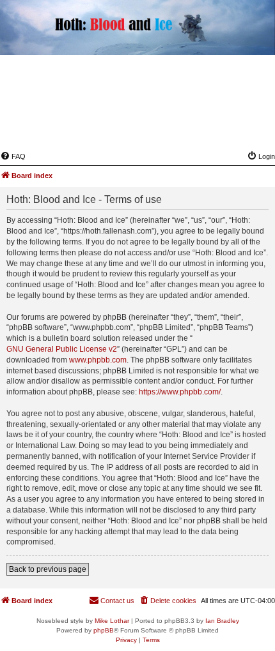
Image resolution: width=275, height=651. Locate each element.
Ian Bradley (222, 620)
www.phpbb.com (98, 359)
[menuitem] (13, 156)
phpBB (103, 630)
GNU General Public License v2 (61, 349)
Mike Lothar (112, 620)
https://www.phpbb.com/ (180, 391)
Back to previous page (47, 569)
